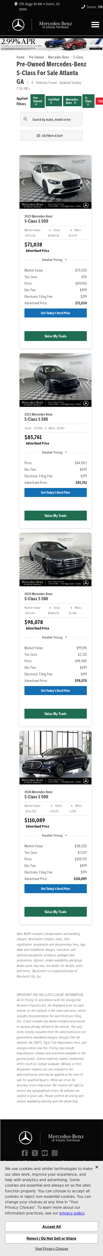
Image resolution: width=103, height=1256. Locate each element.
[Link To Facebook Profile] (25, 1153)
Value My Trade (55, 336)
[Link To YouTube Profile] (45, 1153)
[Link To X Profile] (35, 1153)
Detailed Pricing (52, 260)
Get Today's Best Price (55, 313)
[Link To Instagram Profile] (54, 1153)
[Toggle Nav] (95, 24)
